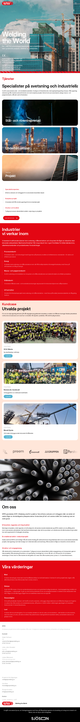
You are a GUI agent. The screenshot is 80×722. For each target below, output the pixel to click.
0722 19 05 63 (6, 643)
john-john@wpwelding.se (9, 651)
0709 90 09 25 (6, 653)
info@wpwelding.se (8, 691)
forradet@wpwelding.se (9, 685)
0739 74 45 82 (6, 663)
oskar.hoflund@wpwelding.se (11, 641)
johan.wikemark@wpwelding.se (11, 661)
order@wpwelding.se (8, 679)
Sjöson (17, 710)
